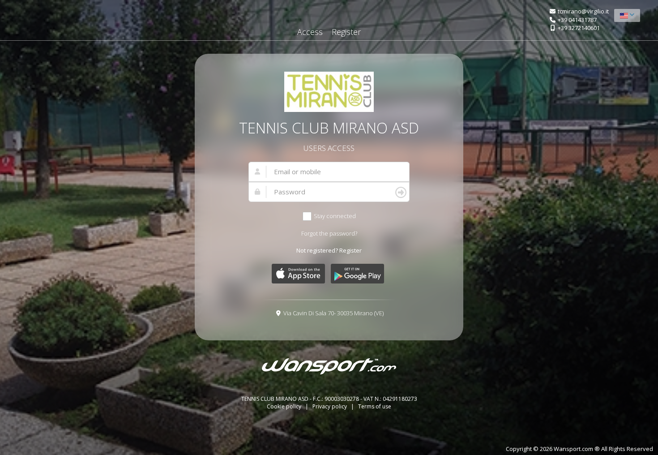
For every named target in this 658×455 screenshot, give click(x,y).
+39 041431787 (577, 20)
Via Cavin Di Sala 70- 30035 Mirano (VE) (333, 313)
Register (346, 31)
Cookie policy (285, 406)
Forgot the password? (329, 233)
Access (310, 31)
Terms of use (374, 406)
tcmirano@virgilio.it (583, 11)
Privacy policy (330, 406)
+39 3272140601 (579, 28)
